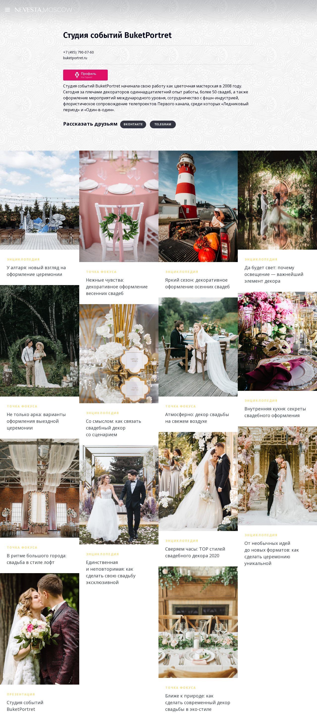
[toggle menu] (8, 9)
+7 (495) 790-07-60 (78, 52)
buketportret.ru (75, 57)
